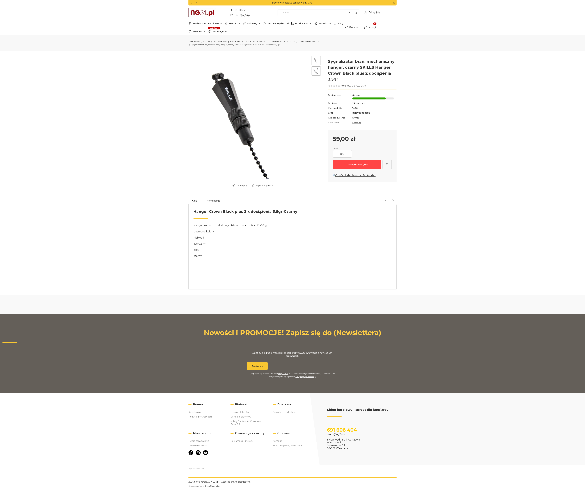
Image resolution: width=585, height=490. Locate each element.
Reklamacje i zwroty (241, 441)
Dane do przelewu (240, 416)
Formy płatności (239, 412)
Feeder (233, 23)
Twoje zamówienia (198, 441)
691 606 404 (241, 10)
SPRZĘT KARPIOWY (246, 42)
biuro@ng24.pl (242, 15)
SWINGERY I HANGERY (309, 42)
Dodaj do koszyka (357, 164)
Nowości (197, 31)
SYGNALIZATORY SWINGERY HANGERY (277, 42)
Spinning (252, 23)
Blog (340, 23)
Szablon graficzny (204, 486)
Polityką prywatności (305, 376)
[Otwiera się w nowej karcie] (190, 452)
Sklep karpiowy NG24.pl (199, 42)
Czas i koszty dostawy (285, 412)
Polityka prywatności (200, 416)
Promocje (218, 31)
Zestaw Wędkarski (278, 23)
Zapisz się (257, 366)
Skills (355, 122)
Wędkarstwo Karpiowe (206, 23)
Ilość (335, 148)
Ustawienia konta (197, 445)
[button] (394, 2)
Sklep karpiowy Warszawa (287, 445)
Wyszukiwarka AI (196, 468)
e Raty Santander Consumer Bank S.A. (246, 423)
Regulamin (283, 373)
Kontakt (323, 23)
